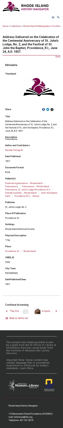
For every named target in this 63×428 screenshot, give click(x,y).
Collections (16, 26)
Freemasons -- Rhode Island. (36, 186)
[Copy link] (52, 109)
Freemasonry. (11, 186)
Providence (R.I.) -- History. (27, 196)
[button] (58, 17)
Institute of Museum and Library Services (28, 352)
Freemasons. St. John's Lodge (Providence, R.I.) (27, 189)
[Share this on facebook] (43, 109)
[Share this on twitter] (47, 109)
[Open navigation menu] (53, 17)
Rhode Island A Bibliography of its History (43, 26)
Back (58, 56)
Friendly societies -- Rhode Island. (21, 193)
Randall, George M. (14, 150)
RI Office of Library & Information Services (31, 346)
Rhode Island (30, 251)
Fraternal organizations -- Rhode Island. (24, 183)
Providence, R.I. (12, 251)
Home (5, 26)
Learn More (26, 368)
